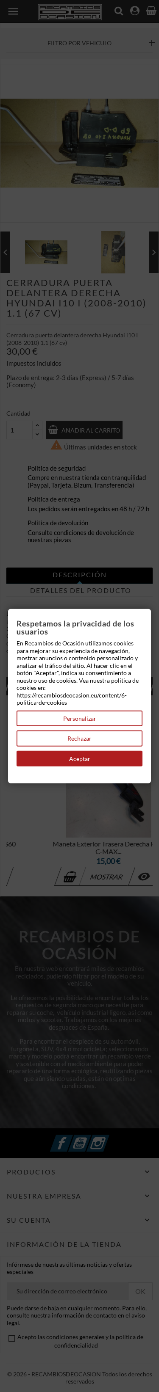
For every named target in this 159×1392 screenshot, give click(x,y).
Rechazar (79, 738)
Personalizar (79, 718)
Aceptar (79, 758)
